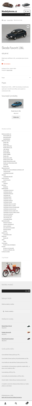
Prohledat (16, 403)
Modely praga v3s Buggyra (9, 244)
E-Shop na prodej (6, 251)
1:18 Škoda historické (8, 173)
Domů (4, 20)
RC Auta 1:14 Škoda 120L (9, 250)
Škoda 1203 (6, 166)
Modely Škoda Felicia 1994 (9, 161)
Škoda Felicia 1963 (7, 157)
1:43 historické (6, 171)
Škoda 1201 (6, 156)
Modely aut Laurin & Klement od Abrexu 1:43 (13, 169)
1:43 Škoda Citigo (7, 198)
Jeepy (4, 241)
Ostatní (5, 231)
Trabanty (5, 183)
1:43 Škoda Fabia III (7, 192)
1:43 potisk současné (8, 214)
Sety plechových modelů (9, 227)
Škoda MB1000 (6, 152)
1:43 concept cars (7, 217)
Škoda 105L (6, 142)
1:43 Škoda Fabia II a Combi (9, 204)
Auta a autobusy (7, 226)
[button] (26, 14)
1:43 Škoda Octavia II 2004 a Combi (11, 212)
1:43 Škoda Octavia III (8, 190)
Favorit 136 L (10, 20)
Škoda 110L (6, 144)
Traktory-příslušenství (8, 224)
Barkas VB (5, 238)
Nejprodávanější (7, 137)
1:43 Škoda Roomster (8, 193)
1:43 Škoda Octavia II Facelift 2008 (11, 207)
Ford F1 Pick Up (6, 180)
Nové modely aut (7, 135)
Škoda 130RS (6, 151)
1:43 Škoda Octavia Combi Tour (10, 210)
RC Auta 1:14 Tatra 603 (8, 248)
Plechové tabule (7, 229)
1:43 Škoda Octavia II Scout (9, 209)
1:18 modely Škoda (7, 219)
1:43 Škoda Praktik (7, 202)
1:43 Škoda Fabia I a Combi (9, 205)
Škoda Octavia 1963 (8, 159)
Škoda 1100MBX (6, 154)
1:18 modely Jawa (7, 234)
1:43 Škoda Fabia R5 (7, 176)
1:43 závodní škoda (7, 215)
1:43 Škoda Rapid (7, 197)
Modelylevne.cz (9, 11)
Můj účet (5, 403)
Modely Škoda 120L (7, 147)
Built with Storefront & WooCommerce (12, 397)
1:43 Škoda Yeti (6, 195)
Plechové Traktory (7, 222)
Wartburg (5, 186)
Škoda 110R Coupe (7, 145)
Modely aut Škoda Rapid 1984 (10, 163)
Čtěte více (16, 117)
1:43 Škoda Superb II (8, 200)
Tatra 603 (5, 164)
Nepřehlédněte (6, 139)
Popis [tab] (3, 77)
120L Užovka (6, 149)
